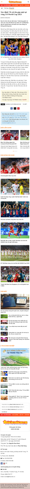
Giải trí (21, 5)
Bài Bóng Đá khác (8, 155)
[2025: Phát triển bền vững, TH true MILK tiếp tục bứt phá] (4, 391)
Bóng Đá (11, 8)
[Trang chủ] (2, 8)
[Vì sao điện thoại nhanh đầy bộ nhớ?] (4, 328)
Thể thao (6, 8)
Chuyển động (7, 5)
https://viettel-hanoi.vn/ (15, 404)
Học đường (15, 5)
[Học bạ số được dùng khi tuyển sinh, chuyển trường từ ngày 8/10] (15, 301)
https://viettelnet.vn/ (12, 409)
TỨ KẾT (25, 104)
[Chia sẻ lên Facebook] (11, 108)
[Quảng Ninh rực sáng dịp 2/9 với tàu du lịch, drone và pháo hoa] (4, 333)
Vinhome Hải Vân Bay (14, 406)
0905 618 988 (15, 429)
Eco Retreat (4, 411)
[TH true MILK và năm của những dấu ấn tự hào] (4, 385)
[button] (28, 1)
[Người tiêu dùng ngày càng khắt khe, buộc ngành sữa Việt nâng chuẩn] (4, 373)
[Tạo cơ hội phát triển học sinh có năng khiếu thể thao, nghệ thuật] (4, 316)
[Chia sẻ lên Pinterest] (18, 108)
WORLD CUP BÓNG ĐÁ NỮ (13, 104)
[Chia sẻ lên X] (15, 108)
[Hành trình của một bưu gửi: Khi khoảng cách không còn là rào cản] (4, 379)
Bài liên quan (6, 127)
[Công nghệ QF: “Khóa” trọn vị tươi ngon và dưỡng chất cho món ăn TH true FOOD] (4, 397)
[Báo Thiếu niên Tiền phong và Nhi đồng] (15, 2)
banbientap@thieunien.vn (9, 123)
